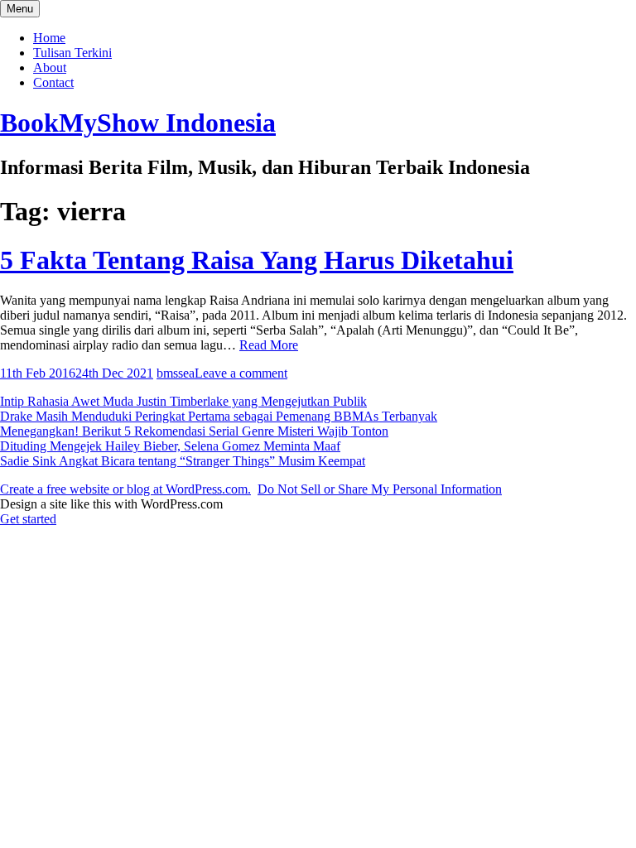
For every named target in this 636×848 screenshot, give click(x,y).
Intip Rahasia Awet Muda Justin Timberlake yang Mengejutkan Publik (183, 401)
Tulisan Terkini (72, 53)
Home (49, 38)
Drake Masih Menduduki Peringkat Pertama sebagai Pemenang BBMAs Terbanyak (218, 416)
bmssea (176, 373)
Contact (53, 82)
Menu (20, 8)
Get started (28, 519)
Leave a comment (241, 373)
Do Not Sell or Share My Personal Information (380, 489)
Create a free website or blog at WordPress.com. (125, 489)
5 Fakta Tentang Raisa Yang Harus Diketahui (256, 260)
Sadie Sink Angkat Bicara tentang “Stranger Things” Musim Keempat (182, 461)
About (49, 67)
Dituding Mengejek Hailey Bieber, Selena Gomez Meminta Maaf (170, 446)
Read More (268, 345)
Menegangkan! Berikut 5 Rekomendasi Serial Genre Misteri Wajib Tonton (194, 431)
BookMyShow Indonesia (138, 122)
